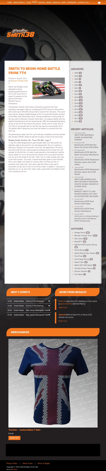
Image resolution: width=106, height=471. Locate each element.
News (34, 2)
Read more (63, 307)
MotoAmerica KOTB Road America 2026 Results (84, 209)
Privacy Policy (11, 463)
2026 (76, 73)
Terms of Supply (43, 463)
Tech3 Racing (81, 250)
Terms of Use (27, 463)
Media (48, 2)
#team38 (62, 301)
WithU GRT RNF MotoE (84, 265)
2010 (76, 121)
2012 (76, 115)
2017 (76, 100)
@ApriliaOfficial (67, 304)
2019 (76, 94)
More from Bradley (73, 292)
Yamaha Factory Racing (84, 268)
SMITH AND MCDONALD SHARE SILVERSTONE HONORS (84, 137)
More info (14, 438)
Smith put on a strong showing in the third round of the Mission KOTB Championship (86, 218)
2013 (76, 112)
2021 (76, 88)
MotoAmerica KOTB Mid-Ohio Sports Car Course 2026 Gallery (86, 146)
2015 (76, 106)
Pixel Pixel (79, 256)
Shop (64, 2)
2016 (76, 103)
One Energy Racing (83, 259)
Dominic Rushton (81, 271)
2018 (76, 97)
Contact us (83, 2)
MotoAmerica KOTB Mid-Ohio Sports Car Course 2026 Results (86, 153)
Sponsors (71, 2)
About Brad (18, 2)
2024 (76, 79)
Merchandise (20, 332)
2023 (76, 82)
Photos (41, 2)
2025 (76, 76)
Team (28, 2)
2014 (76, 109)
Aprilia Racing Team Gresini (86, 253)
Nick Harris (80, 238)
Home (9, 2)
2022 (76, 85)
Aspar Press (80, 262)
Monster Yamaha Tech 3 (18, 81)
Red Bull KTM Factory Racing (85, 245)
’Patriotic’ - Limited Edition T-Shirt (24, 430)
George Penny (81, 232)
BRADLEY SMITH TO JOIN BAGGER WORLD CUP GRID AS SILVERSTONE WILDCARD (86, 193)
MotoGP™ (79, 241)
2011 (76, 118)
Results (56, 2)
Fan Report (79, 274)
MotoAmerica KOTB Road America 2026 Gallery (84, 202)
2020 (76, 91)
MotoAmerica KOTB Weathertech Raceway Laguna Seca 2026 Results (86, 171)
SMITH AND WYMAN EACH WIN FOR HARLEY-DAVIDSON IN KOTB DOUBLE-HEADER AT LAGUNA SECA (86, 183)
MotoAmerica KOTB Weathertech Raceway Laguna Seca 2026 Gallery (86, 162)
